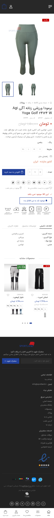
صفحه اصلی (47, 401)
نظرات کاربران (13, 225)
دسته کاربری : (46, 233)
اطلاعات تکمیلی (46, 225)
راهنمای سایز (43, 156)
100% (45, 20)
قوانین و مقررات (46, 442)
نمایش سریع (39, 288)
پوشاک (22, 102)
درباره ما (49, 424)
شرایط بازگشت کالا (45, 438)
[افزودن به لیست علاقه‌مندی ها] (32, 295)
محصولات (48, 409)
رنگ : (49, 142)
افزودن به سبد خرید (12, 172)
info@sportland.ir (39, 384)
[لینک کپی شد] (13, 182)
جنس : (49, 244)
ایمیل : (49, 384)
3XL (35, 309)
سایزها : (49, 149)
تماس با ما (48, 417)
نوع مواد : (48, 240)
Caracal (20, 294)
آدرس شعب (47, 421)
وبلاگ (50, 413)
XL (42, 309)
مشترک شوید (11, 361)
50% (47, 266)
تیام (20, 490)
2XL (39, 309)
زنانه (29, 102)
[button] (31, 323)
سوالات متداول (46, 435)
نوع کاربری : (47, 237)
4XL (8, 306)
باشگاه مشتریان (46, 405)
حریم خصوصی (46, 446)
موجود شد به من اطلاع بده (34, 200)
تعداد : (49, 172)
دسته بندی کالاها (40, 102)
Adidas (45, 294)
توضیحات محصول (29, 225)
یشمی (39, 142)
